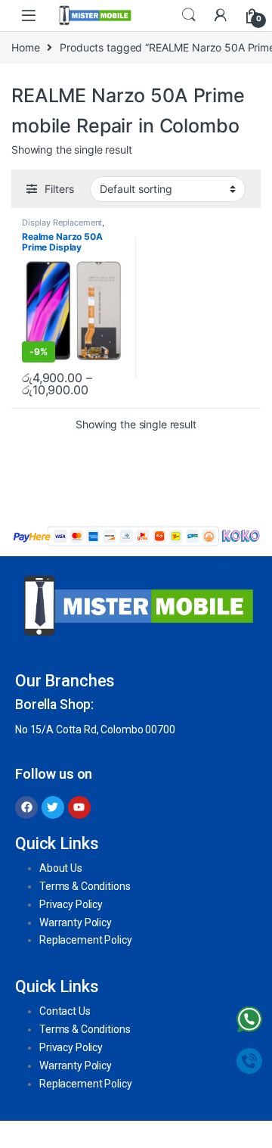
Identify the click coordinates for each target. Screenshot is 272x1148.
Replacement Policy (85, 940)
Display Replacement (62, 222)
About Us (60, 868)
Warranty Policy (75, 922)
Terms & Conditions (84, 886)
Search (189, 15)
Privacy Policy (71, 904)
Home (25, 47)
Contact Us (65, 1011)
